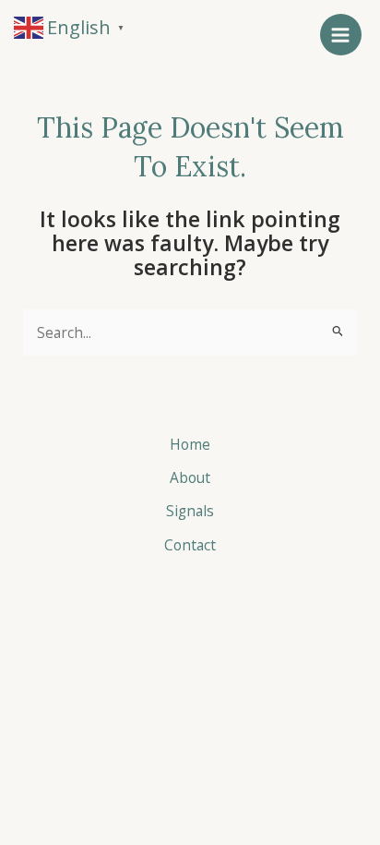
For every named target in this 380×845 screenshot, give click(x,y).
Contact (190, 545)
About (190, 477)
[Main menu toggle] (341, 34)
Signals (190, 511)
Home (190, 444)
